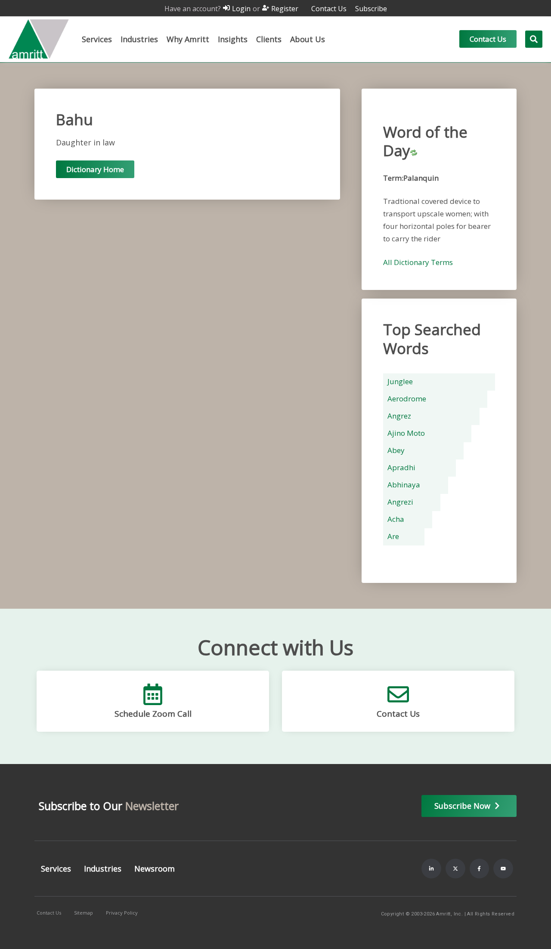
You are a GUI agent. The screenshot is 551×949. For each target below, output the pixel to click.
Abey (396, 450)
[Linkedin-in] (431, 868)
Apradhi (401, 467)
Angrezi (400, 502)
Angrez (399, 416)
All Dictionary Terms (418, 262)
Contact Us (398, 713)
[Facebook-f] (479, 868)
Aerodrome (406, 399)
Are (393, 536)
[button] (96, 39)
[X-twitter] (455, 868)
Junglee (400, 381)
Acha (395, 519)
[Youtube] (503, 868)
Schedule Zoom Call (153, 713)
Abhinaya (403, 485)
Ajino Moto (406, 433)
